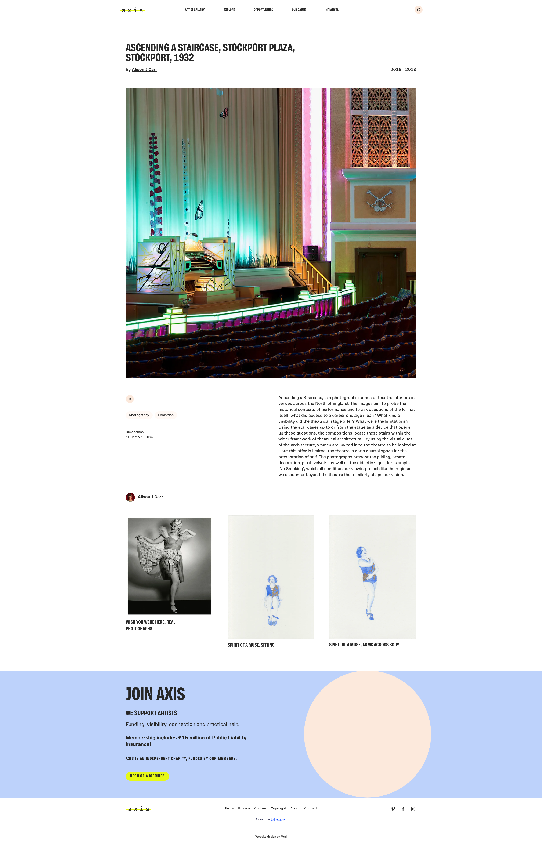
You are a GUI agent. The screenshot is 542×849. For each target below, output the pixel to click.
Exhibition (166, 415)
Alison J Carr (144, 70)
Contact (310, 808)
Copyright (278, 808)
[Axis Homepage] (132, 9)
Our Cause (299, 10)
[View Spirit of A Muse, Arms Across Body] (372, 582)
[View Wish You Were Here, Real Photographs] (169, 574)
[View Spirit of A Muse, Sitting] (271, 582)
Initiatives (332, 10)
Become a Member (147, 776)
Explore (229, 10)
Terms (229, 808)
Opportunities (263, 10)
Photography (139, 415)
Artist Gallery (195, 10)
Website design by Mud (271, 836)
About (295, 808)
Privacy (244, 808)
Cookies (260, 808)
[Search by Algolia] (271, 819)
